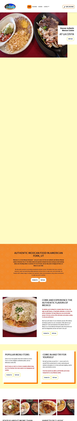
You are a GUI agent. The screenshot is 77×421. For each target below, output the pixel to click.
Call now (70, 39)
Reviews (40, 6)
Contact (46, 6)
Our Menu (34, 6)
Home (29, 6)
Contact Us (35, 280)
